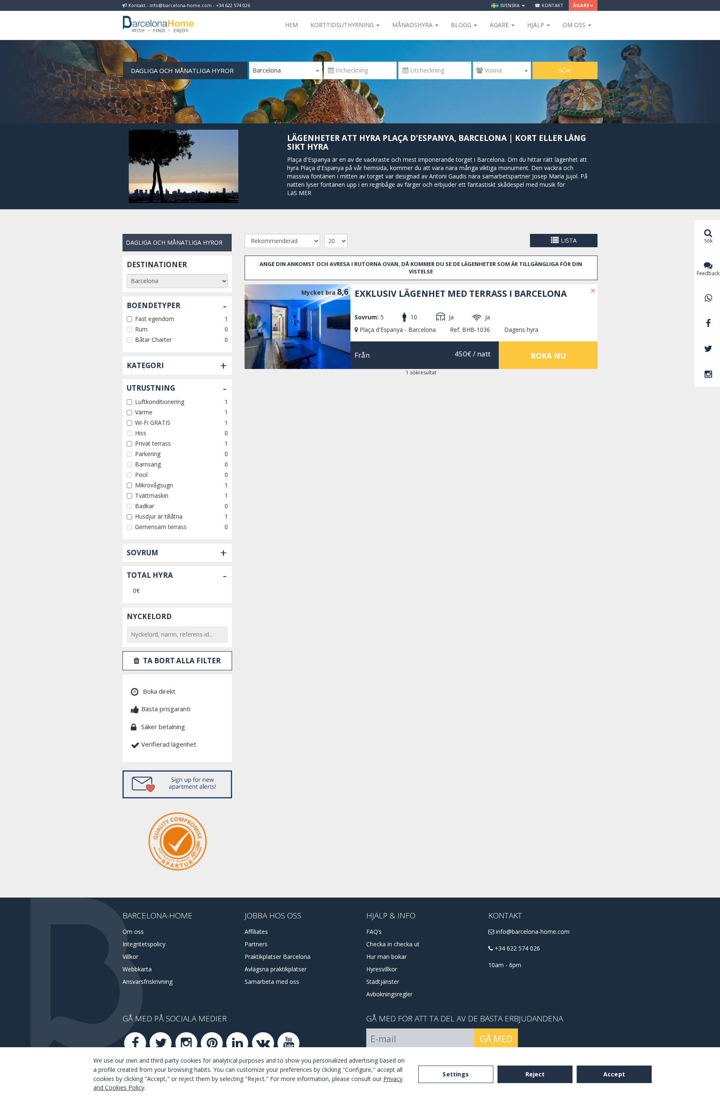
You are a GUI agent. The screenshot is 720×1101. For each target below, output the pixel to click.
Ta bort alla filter (182, 660)
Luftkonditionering (159, 402)
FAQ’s (374, 931)
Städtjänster (382, 982)
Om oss (133, 931)
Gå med (496, 1039)
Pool (141, 475)
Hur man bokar (386, 957)
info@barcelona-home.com (532, 931)
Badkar (144, 506)
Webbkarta (137, 969)
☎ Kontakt (549, 5)
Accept (614, 1074)
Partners (256, 944)
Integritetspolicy (143, 944)
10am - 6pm (504, 965)
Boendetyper (153, 305)
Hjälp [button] (536, 25)
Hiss (140, 433)
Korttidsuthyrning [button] (342, 25)
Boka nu (548, 356)
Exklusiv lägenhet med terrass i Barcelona (461, 293)
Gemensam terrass (161, 527)
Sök (565, 70)
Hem (291, 25)
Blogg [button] (462, 25)
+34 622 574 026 (516, 948)
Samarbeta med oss (272, 982)
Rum (141, 329)
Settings (455, 1074)
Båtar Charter (153, 340)
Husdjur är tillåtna (158, 516)
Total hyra (150, 575)
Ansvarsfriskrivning (147, 982)
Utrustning (151, 388)
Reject (535, 1074)
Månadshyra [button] (413, 25)
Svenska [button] (510, 5)
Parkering (147, 454)
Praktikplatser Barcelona (277, 957)
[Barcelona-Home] (158, 18)
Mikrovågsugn (154, 485)
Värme (143, 412)
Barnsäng (148, 464)
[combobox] (285, 70)
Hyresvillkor (381, 969)
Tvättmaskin (151, 495)
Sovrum (142, 552)
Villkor (130, 957)
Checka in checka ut (393, 944)
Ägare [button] (581, 5)
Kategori (145, 365)
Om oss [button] (574, 25)
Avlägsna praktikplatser (276, 969)
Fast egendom (154, 319)
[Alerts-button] (177, 784)
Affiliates (256, 931)
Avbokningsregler (389, 994)
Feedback (708, 273)
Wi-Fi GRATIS (152, 422)
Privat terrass (153, 443)
